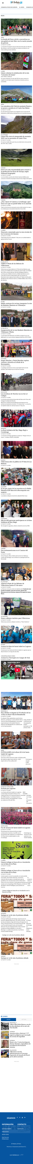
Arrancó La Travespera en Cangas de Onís (15, 658)
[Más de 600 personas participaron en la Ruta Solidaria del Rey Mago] (16, 508)
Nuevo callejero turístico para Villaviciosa (15, 618)
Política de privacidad (5, 1138)
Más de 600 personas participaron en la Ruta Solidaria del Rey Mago (16, 521)
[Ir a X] (20, 1117)
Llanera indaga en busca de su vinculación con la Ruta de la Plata (15, 863)
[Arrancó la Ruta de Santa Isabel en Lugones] (16, 634)
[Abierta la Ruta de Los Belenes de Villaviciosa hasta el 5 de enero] (16, 571)
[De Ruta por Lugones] (16, 776)
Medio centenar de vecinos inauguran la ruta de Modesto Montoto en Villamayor (16, 304)
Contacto (20, 1128)
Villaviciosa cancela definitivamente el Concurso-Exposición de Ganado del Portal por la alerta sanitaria (20, 1054)
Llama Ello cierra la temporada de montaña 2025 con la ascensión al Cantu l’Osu (16, 137)
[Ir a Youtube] (22, 1117)
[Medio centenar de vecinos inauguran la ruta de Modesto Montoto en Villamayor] (16, 291)
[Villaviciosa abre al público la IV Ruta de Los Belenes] (16, 450)
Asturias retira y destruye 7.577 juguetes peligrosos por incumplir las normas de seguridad (20, 1034)
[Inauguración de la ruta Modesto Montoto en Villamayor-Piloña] (16, 318)
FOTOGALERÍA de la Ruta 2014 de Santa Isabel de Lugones (15, 753)
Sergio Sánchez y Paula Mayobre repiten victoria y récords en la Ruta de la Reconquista (15, 362)
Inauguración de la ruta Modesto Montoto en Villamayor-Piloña (16, 331)
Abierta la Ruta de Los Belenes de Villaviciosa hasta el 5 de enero (12, 584)
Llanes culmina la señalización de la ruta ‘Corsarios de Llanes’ (15, 74)
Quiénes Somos (6, 1128)
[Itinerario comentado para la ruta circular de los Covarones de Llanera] (16, 220)
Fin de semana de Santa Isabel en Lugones (15, 828)
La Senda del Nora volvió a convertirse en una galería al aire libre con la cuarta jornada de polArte (16, 41)
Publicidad (5, 1131)
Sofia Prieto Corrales (6, 76)
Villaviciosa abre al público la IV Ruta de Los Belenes (16, 463)
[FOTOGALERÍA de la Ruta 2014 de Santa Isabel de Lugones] (16, 740)
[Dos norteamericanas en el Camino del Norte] (16, 538)
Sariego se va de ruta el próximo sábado (14, 915)
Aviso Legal (5, 1134)
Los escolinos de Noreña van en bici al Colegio (14, 395)
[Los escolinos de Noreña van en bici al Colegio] (16, 382)
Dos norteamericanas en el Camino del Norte (14, 551)
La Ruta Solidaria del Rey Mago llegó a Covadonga (14, 431)
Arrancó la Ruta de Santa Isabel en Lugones (16, 646)
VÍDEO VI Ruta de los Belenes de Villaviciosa (12, 264)
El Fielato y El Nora (6, 44)
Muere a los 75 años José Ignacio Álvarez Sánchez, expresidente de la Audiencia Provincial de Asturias (20, 1044)
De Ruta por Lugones (8, 788)
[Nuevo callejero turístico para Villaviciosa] (16, 606)
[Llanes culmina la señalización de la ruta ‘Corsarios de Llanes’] (16, 61)
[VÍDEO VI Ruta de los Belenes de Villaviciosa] (16, 251)
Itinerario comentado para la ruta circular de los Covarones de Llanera (16, 233)
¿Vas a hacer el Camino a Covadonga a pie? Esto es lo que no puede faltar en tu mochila (16, 203)
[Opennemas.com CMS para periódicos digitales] (16, 1155)
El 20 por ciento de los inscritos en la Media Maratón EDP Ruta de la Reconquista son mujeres (16, 490)
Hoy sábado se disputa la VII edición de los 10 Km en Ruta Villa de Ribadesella (15, 714)
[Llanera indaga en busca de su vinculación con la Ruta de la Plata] (16, 850)
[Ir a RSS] (25, 1117)
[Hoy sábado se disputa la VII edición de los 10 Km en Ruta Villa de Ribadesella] (16, 701)
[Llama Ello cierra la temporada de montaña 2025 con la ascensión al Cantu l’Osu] (16, 124)
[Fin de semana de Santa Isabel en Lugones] (16, 816)
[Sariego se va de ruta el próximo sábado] (16, 903)
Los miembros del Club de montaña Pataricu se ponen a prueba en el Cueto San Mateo (16, 107)
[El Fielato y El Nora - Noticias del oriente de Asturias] (16, 3)
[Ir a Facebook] (17, 1117)
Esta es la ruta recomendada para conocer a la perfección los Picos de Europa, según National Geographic (16, 171)
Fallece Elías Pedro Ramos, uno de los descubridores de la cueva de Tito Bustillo (20, 1026)
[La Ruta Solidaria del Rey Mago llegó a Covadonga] (16, 418)
